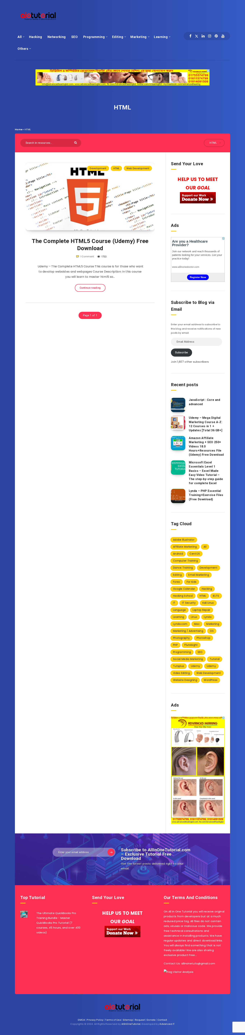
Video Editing (181, 673)
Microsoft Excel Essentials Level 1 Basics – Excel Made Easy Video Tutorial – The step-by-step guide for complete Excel (206, 473)
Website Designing (185, 680)
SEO (74, 37)
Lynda (208, 617)
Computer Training (185, 560)
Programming (94, 37)
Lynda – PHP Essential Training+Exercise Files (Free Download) (206, 495)
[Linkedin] (203, 36)
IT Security (189, 603)
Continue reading (90, 287)
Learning (161, 37)
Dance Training (183, 567)
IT (174, 603)
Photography (181, 638)
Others (23, 49)
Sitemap (128, 1020)
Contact (162, 1020)
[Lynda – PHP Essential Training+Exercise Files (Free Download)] (178, 496)
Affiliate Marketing (185, 546)
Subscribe (181, 352)
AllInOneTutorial (131, 1024)
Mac (197, 624)
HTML (116, 168)
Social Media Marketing (188, 659)
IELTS (216, 596)
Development (98, 168)
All (20, 37)
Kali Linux (208, 603)
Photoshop (204, 638)
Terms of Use (113, 1020)
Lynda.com (180, 624)
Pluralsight (191, 645)
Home (18, 129)
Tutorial (215, 659)
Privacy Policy (95, 1020)
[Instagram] (209, 36)
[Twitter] (196, 36)
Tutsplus (178, 666)
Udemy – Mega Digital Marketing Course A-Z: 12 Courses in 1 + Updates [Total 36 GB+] (205, 424)
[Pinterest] (216, 36)
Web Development (137, 168)
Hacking (35, 37)
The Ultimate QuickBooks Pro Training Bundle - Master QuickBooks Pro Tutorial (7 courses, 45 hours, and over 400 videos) (58, 922)
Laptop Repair (201, 610)
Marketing (138, 37)
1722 (104, 256)
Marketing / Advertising (188, 631)
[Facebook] (190, 36)
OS (212, 631)
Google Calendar (184, 589)
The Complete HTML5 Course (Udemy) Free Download (90, 245)
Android (178, 553)
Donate (151, 1020)
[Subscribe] (111, 852)
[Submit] (76, 142)
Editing (117, 37)
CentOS (195, 553)
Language (179, 610)
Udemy (195, 666)
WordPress (210, 680)
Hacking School (183, 596)
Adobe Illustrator (183, 540)
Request (140, 1020)
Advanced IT (167, 1024)
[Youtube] (222, 36)
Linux (194, 617)
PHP (175, 645)
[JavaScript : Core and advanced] (178, 405)
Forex (176, 582)
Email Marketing (198, 575)
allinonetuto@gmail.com (198, 963)
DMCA (81, 1020)
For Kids (191, 582)
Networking (57, 37)
